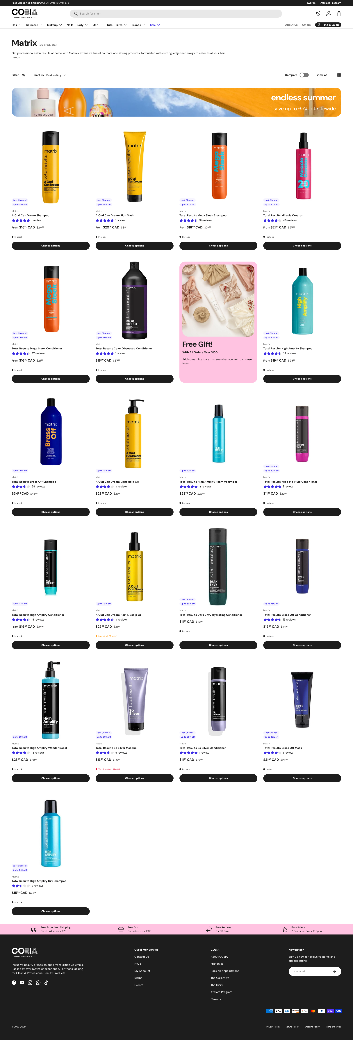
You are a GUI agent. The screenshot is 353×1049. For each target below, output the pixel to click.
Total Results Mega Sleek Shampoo (203, 215)
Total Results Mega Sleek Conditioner (37, 348)
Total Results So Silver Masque (116, 748)
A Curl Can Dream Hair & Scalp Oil (119, 615)
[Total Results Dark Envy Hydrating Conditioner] (218, 567)
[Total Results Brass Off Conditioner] (302, 567)
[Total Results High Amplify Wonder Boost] (51, 700)
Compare (291, 75)
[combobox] (176, 14)
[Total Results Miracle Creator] (302, 167)
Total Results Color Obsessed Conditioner (124, 348)
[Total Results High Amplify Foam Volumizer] (218, 434)
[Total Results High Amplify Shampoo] (302, 300)
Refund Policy (292, 1026)
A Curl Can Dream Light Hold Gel (118, 482)
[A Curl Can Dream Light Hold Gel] (135, 434)
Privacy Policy (273, 1026)
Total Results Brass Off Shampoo (34, 482)
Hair (14, 25)
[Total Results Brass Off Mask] (302, 700)
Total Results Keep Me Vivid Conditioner (290, 482)
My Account (142, 971)
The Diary (217, 985)
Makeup (52, 25)
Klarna (138, 978)
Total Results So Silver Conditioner (202, 748)
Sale (153, 25)
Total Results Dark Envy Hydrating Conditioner (210, 615)
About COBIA (219, 957)
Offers (306, 25)
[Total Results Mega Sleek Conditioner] (51, 300)
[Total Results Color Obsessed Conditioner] (135, 300)
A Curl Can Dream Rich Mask (115, 215)
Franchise (217, 964)
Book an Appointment (225, 971)
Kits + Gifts (114, 25)
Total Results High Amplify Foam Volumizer (208, 482)
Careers (216, 999)
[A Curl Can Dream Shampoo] (51, 167)
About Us (291, 25)
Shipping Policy (312, 1026)
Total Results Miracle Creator (283, 215)
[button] (339, 14)
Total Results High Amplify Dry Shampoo (39, 881)
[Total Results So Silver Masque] (135, 700)
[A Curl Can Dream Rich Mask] (135, 167)
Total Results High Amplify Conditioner (38, 615)
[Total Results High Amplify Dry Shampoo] (51, 833)
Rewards (310, 2)
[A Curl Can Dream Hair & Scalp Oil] (135, 567)
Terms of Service (333, 1026)
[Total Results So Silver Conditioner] (218, 700)
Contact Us (141, 957)
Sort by (39, 75)
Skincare (32, 25)
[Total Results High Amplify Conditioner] (51, 567)
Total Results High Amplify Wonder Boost (39, 748)
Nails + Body (75, 25)
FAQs (137, 964)
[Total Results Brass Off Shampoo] (51, 434)
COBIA (23, 1026)
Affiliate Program (330, 2)
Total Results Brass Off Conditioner (287, 615)
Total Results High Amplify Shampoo (287, 348)
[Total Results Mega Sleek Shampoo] (218, 167)
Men (95, 25)
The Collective (220, 978)
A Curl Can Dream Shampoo (30, 215)
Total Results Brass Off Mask (282, 748)
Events (138, 985)
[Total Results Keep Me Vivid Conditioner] (302, 434)
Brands (136, 25)
